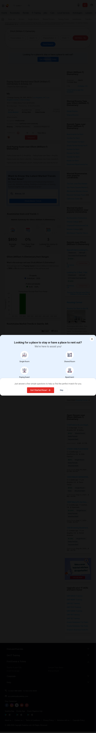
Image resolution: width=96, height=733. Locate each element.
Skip (61, 390)
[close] (92, 339)
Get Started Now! (38, 390)
